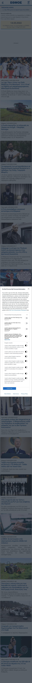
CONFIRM (9, 388)
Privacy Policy (24, 393)
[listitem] (16, 315)
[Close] (29, 289)
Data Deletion (7, 393)
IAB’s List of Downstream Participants (18, 310)
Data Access (16, 393)
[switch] (26, 318)
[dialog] (16, 341)
